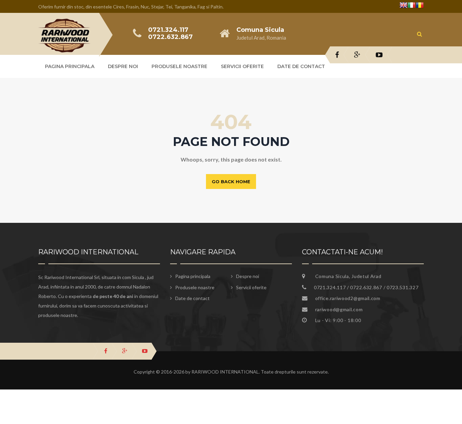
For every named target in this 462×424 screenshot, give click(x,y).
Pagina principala (69, 66)
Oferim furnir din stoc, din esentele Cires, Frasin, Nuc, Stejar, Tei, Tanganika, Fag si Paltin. (131, 6)
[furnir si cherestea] (64, 23)
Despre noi (123, 66)
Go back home (231, 181)
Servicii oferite (242, 66)
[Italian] (412, 6)
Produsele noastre (179, 66)
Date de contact (301, 66)
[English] (403, 6)
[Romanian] (420, 6)
